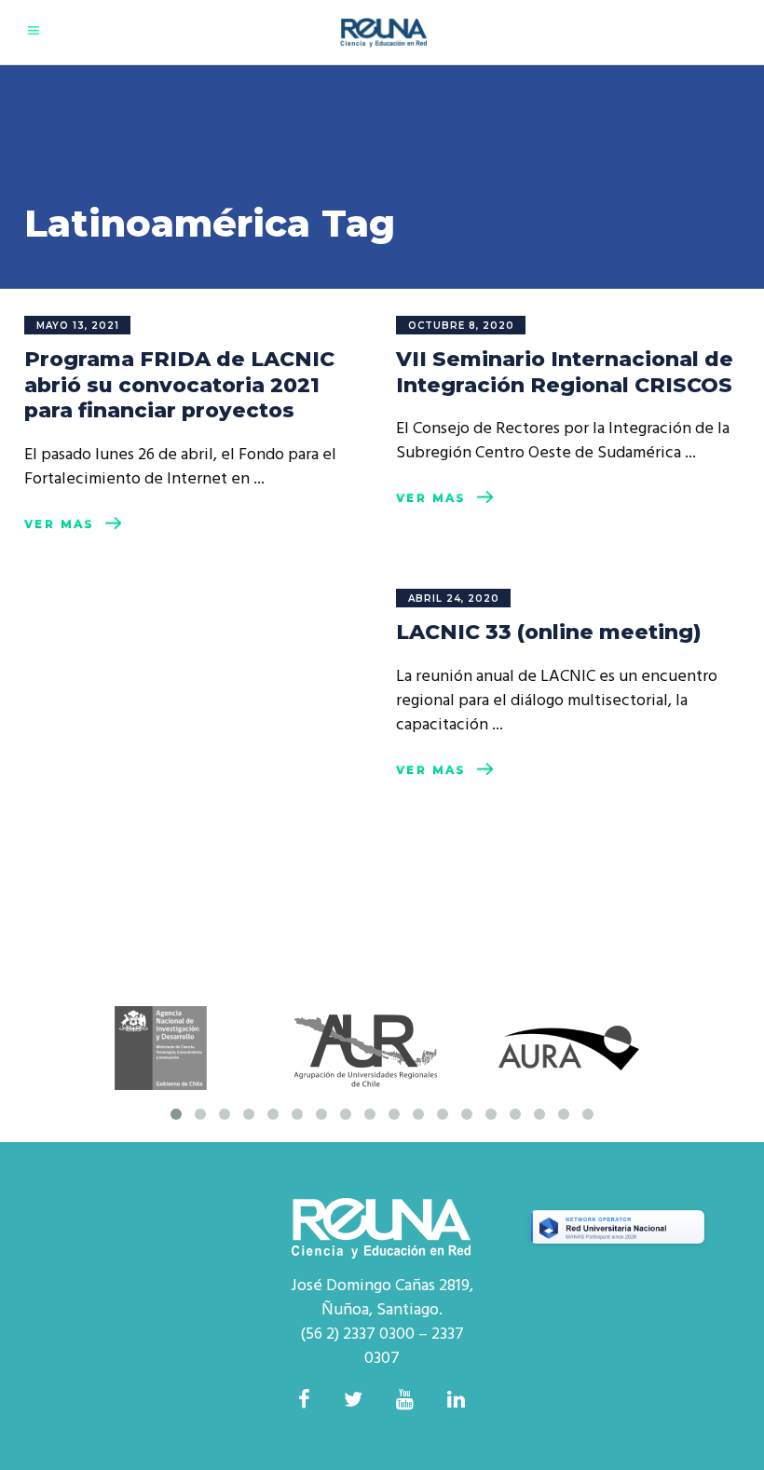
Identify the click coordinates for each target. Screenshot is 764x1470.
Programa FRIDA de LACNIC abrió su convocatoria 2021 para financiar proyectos (179, 385)
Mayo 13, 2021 (77, 326)
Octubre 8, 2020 (461, 326)
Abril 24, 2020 (453, 598)
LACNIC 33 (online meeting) (549, 632)
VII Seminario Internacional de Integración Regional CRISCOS (564, 372)
